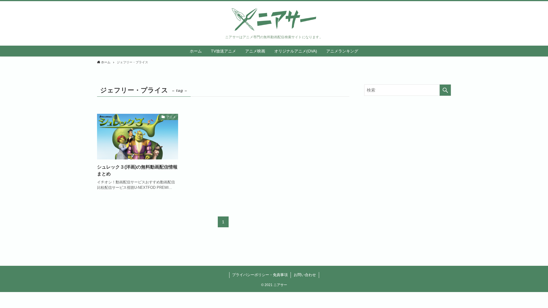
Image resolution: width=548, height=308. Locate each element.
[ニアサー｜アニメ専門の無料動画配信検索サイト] (274, 19)
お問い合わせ (305, 275)
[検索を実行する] (445, 90)
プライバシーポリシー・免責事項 (260, 275)
